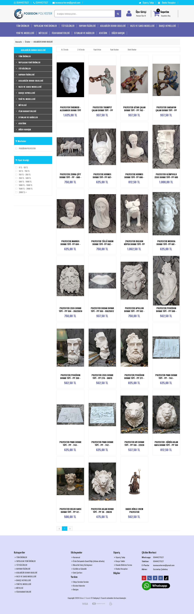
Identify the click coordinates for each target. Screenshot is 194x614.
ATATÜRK (103, 33)
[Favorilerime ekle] (83, 68)
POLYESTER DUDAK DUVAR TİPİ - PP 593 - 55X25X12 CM (102, 311)
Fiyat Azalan (114, 49)
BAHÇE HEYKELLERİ (167, 26)
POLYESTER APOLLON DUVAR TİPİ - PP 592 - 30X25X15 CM (134, 311)
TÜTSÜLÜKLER (67, 26)
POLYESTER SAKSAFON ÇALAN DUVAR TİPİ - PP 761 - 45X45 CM (166, 110)
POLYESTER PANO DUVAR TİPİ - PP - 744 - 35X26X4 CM (166, 378)
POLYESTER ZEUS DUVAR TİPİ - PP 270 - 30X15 (102, 376)
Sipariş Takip (148, 2)
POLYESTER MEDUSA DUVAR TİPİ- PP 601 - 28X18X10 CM (166, 244)
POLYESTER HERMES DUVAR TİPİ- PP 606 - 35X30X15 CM (134, 177)
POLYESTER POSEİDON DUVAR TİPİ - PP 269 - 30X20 (70, 378)
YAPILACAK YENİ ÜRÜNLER (45, 26)
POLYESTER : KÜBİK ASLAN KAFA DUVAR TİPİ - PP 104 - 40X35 (166, 445)
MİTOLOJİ (43, 33)
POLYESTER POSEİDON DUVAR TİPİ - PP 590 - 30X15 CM (166, 311)
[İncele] (83, 79)
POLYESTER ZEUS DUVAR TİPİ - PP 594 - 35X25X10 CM (70, 311)
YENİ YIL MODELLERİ (25, 33)
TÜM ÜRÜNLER (22, 26)
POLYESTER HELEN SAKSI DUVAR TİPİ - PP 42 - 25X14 (70, 512)
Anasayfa (18, 41)
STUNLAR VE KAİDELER (84, 33)
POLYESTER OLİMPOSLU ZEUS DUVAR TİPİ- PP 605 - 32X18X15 (166, 177)
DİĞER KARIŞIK (118, 33)
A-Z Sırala (64, 49)
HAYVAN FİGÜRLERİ (87, 26)
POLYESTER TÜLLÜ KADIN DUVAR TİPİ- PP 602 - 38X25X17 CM (102, 244)
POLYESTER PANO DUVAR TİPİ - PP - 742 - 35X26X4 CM (102, 445)
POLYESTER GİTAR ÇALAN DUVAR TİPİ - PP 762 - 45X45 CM (134, 110)
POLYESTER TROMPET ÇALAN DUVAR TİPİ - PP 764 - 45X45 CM (102, 110)
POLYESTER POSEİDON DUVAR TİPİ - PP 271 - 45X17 (134, 378)
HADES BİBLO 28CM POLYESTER (134, 510)
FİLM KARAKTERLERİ (61, 33)
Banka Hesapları (168, 2)
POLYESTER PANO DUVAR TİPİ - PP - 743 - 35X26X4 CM (70, 445)
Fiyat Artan (97, 49)
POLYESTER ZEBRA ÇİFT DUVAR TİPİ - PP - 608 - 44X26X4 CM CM (70, 177)
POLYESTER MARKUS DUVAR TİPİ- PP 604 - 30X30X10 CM (70, 244)
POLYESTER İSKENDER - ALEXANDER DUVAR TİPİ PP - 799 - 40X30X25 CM (70, 110)
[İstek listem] (83, 74)
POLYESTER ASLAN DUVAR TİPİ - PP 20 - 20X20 (102, 510)
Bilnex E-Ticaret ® (86, 598)
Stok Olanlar (132, 49)
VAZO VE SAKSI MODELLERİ (142, 26)
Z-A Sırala (81, 49)
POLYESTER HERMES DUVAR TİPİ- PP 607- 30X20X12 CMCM (102, 177)
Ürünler (27, 41)
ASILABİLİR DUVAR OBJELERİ (113, 26)
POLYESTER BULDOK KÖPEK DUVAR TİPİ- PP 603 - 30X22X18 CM (134, 244)
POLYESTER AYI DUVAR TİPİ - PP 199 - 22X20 (134, 443)
